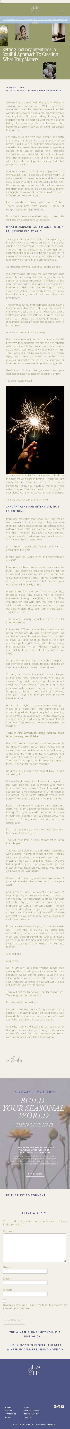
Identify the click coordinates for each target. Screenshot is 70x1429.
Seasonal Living (15, 91)
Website (7, 1289)
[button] (62, 12)
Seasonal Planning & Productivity (45, 91)
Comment (9, 1231)
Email (7, 1278)
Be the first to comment (26, 1195)
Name (7, 1267)
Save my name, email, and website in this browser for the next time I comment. (35, 1306)
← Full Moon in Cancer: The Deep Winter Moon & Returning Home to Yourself (35, 1349)
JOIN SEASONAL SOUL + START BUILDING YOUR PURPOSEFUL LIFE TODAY (35, 21)
